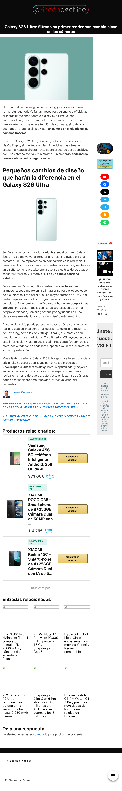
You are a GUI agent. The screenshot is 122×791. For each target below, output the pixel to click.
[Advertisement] (109, 84)
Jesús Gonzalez (23, 392)
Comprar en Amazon (72, 458)
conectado (40, 734)
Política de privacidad (19, 760)
